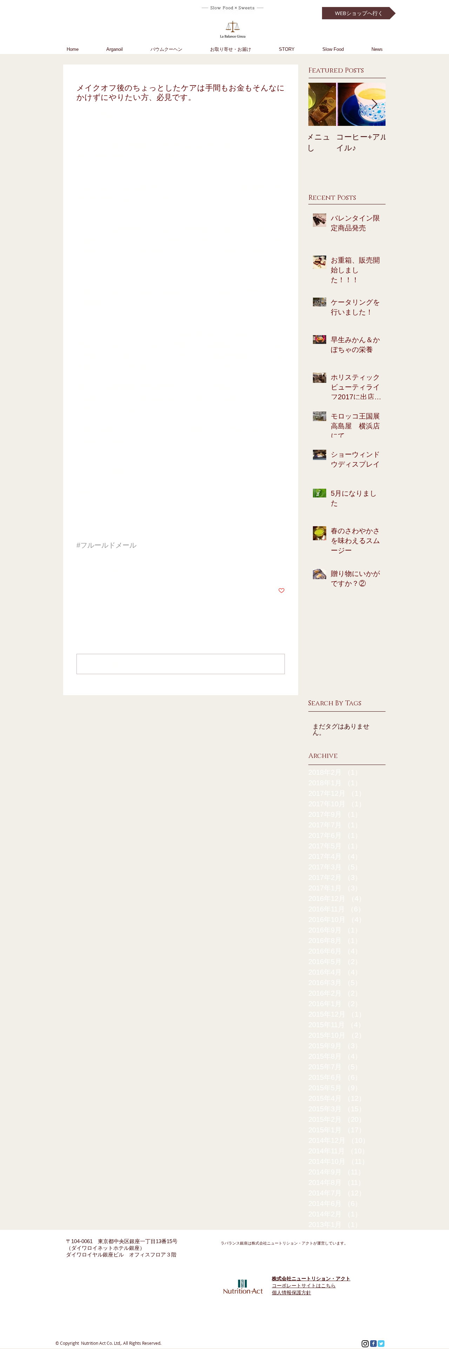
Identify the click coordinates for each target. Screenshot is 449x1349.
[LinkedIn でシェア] (114, 569)
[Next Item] (374, 104)
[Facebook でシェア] (79, 569)
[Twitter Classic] (381, 1343)
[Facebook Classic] (373, 1343)
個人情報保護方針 (291, 1292)
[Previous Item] (319, 104)
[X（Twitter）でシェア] (97, 569)
